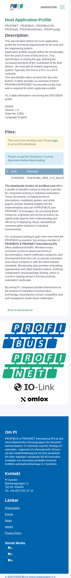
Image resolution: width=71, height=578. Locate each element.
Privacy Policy (13, 533)
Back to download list (20, 310)
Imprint (9, 526)
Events (9, 514)
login (55, 140)
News (8, 520)
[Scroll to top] (64, 573)
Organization (12, 508)
